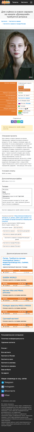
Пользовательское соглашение (12, 335)
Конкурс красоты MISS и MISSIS (17, 305)
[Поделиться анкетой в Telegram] (21, 121)
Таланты (15, 2)
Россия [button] (3, 348)
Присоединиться (24, 89)
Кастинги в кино (7, 359)
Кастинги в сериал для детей (12, 234)
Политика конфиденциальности (12, 338)
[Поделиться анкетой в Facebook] (12, 121)
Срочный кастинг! (11, 318)
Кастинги (24, 2)
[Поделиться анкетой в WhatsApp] (18, 121)
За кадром (5, 373)
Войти (21, 87)
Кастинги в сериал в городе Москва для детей (17, 238)
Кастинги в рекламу (8, 362)
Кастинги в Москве (8, 356)
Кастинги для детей (23, 231)
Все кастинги (18, 227)
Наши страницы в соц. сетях (14, 378)
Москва (28, 103)
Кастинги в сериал (15, 21)
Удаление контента (8, 342)
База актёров (6, 369)
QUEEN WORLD (10, 277)
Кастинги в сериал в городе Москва (14, 23)
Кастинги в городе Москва (11, 242)
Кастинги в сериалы (8, 366)
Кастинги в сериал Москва (11, 246)
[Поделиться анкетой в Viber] (15, 121)
